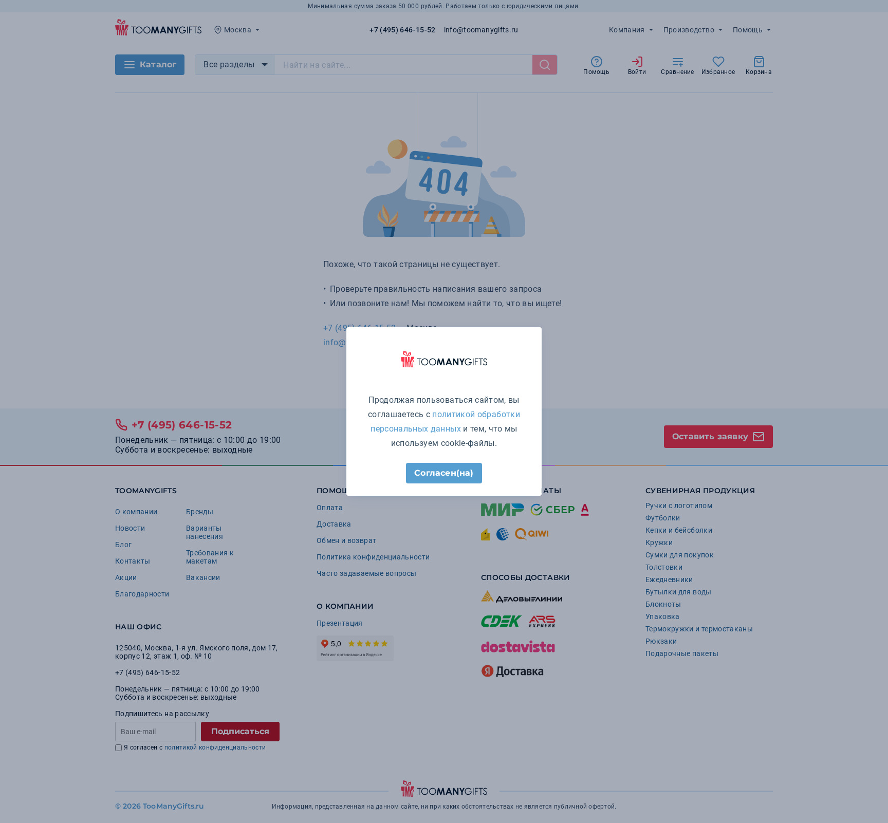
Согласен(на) (443, 473)
